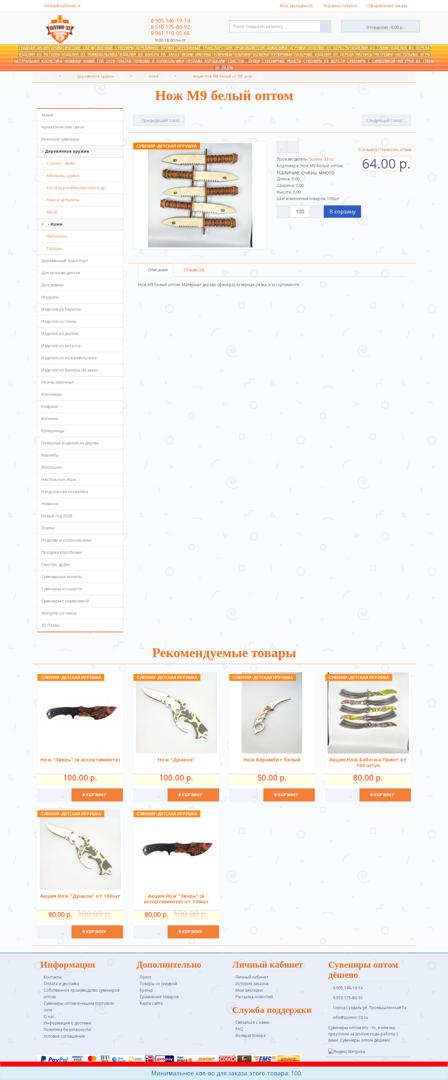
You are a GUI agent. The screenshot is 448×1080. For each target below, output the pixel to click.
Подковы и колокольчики (158, 61)
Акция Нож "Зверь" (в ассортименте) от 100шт (176, 898)
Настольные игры (412, 54)
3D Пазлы (224, 67)
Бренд (146, 990)
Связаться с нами (252, 1022)
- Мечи (49, 212)
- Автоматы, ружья (60, 175)
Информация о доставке (68, 1023)
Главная (27, 48)
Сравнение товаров (159, 997)
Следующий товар (384, 120)
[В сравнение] (293, 147)
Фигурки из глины (415, 61)
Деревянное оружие (155, 48)
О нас (49, 1016)
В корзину (342, 211)
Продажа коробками (205, 61)
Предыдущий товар (160, 120)
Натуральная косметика (38, 61)
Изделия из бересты (328, 48)
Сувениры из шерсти (324, 61)
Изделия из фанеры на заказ (149, 54)
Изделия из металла (39, 54)
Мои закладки (249, 990)
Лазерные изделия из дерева (324, 54)
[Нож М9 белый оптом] (200, 195)
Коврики (242, 54)
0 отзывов (367, 149)
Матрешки (384, 54)
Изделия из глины (370, 48)
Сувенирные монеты (281, 61)
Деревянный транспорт (200, 48)
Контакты (53, 977)
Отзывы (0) (193, 270)
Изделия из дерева (410, 48)
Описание (157, 270)
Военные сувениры (115, 48)
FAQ (239, 1029)
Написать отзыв (395, 149)
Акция (43, 48)
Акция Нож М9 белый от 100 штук (222, 76)
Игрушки (298, 48)
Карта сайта (151, 1003)
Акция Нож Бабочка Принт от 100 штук (368, 762)
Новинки (73, 61)
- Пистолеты (54, 236)
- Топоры (51, 248)
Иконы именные (197, 54)
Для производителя (244, 48)
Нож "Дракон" (175, 759)
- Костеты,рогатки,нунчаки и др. (73, 188)
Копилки (261, 54)
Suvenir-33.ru (321, 159)
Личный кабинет (251, 977)
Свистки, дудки (244, 61)
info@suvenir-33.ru (350, 1017)
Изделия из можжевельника (89, 54)
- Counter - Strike (58, 163)
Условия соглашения (64, 1036)
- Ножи (53, 224)
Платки (124, 61)
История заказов (251, 983)
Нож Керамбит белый (271, 759)
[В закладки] (282, 147)
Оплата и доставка (61, 983)
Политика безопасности (67, 1029)
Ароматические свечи (72, 48)
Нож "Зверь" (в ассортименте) (80, 759)
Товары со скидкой (158, 983)
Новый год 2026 (99, 61)
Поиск (146, 977)
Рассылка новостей (254, 997)
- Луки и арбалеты (60, 200)
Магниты (364, 54)
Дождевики (277, 48)
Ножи (153, 76)
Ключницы (223, 54)
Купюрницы (281, 54)
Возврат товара (250, 1035)
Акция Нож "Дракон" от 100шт (80, 895)
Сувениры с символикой (371, 61)
